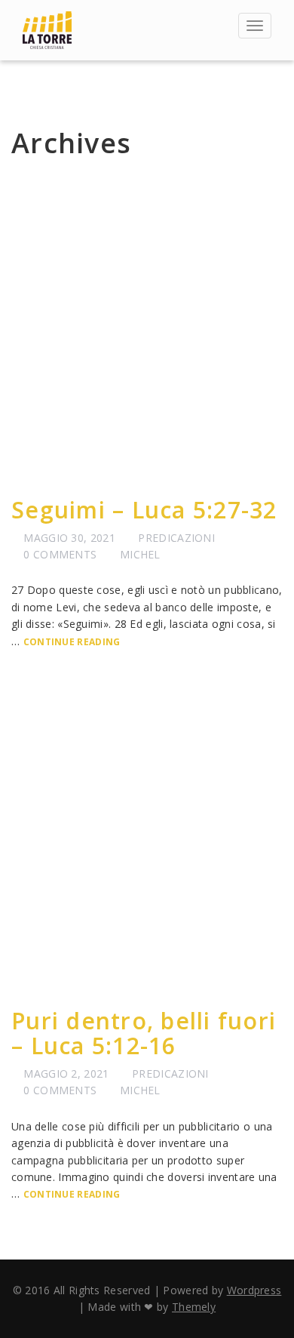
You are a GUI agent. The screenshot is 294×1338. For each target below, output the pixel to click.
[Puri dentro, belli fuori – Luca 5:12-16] (147, 842)
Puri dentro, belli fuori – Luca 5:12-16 (143, 1033)
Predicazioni (176, 538)
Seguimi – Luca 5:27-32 (144, 509)
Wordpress (254, 1290)
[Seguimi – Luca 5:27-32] (147, 331)
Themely (194, 1307)
